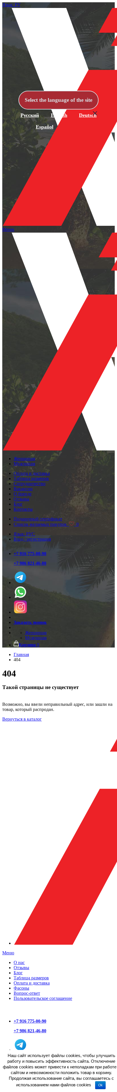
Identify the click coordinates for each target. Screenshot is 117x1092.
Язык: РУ (11, 4)
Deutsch (88, 115)
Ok (100, 1085)
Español (44, 127)
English (59, 115)
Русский (29, 115)
